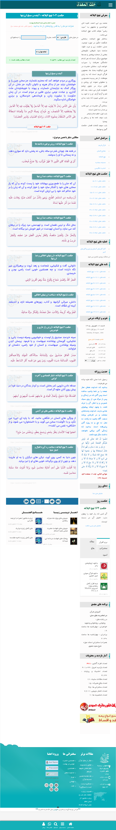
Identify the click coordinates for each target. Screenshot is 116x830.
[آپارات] (56, 790)
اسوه (105, 555)
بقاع (93, 548)
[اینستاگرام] (46, 786)
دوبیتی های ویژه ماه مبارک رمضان (57, 519)
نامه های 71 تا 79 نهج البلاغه (96, 312)
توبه (72, 777)
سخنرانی (103, 548)
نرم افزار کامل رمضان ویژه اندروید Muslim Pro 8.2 (91, 587)
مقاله (92, 541)
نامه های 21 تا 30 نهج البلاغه (96, 283)
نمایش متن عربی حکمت (93, 526)
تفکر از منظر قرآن (85, 761)
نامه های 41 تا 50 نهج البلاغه (96, 295)
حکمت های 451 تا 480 (98, 233)
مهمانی (72, 782)
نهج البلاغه (102, 157)
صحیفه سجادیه (100, 163)
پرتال (43, 827)
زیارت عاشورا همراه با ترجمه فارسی (22, 519)
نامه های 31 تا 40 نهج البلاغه (96, 289)
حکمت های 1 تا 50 (99, 181)
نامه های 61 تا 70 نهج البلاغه (96, 306)
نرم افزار (103, 542)
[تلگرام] (56, 786)
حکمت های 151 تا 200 (98, 198)
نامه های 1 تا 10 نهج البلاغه (96, 272)
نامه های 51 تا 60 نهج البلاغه (96, 300)
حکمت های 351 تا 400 (98, 221)
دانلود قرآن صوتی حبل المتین (91, 575)
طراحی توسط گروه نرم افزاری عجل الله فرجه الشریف (58, 810)
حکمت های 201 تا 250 (98, 204)
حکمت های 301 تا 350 (98, 216)
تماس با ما (49, 827)
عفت (72, 786)
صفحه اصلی (70, 827)
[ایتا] (51, 790)
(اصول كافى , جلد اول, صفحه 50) (21, 26)
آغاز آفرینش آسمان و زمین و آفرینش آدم (93, 250)
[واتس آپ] (51, 786)
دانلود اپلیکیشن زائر (91, 564)
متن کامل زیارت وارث (24, 529)
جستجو (56, 827)
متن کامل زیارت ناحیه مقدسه (21, 538)
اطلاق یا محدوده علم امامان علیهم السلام (85, 768)
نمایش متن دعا (98, 494)
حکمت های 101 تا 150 (98, 193)
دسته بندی (62, 827)
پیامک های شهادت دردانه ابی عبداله (56, 540)
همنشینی (71, 768)
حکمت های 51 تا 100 (98, 187)
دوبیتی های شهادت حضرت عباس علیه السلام (57, 530)
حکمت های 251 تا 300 (98, 210)
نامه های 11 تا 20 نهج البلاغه (96, 277)
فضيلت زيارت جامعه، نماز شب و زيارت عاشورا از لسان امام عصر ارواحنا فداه (85, 798)
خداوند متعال (69, 773)
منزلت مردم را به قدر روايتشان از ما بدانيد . (53, 26)
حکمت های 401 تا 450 (98, 227)
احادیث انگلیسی (100, 168)
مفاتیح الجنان (101, 151)
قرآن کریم (102, 145)
